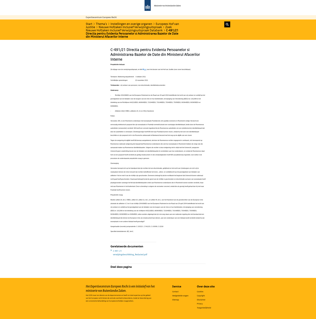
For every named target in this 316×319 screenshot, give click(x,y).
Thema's (101, 24)
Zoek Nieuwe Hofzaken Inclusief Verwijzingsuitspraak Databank (129, 28)
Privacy (200, 303)
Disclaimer (201, 300)
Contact (175, 291)
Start (89, 24)
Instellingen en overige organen (131, 24)
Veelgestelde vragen (180, 295)
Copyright (201, 295)
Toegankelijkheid (204, 308)
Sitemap (175, 300)
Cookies (200, 291)
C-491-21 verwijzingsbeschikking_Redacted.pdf (130, 253)
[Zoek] (227, 24)
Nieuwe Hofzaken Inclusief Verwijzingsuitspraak (130, 27)
